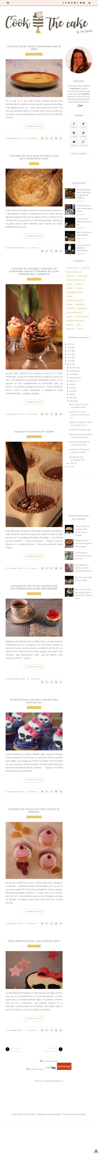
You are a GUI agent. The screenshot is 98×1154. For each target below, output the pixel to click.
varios (80, 329)
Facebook (74, 127)
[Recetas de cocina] (64, 1069)
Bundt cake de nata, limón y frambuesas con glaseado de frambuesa (84, 194)
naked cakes (80, 304)
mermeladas (70, 329)
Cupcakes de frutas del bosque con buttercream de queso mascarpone (34, 587)
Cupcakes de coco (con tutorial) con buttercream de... (79, 415)
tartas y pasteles (72, 268)
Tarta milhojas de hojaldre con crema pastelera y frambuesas (83, 568)
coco (34, 163)
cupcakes (34, 593)
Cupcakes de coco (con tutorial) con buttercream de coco (34, 157)
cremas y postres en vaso (75, 280)
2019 (69, 344)
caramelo (34, 279)
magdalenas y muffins (74, 292)
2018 (69, 347)
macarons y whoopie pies (75, 321)
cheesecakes (34, 54)
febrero (72, 401)
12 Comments (32, 568)
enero (72, 463)
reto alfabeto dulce (73, 272)
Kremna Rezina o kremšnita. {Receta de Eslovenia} (83, 556)
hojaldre (69, 296)
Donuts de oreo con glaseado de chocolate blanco (84, 248)
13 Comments (35, 679)
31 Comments (34, 248)
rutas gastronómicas (74, 312)
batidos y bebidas (82, 316)
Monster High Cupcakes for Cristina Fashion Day (34, 701)
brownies (69, 316)
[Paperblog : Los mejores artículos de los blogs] (51, 1069)
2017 (69, 351)
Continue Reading (34, 126)
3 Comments (32, 923)
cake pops (69, 325)
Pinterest (83, 136)
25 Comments (33, 138)
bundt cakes (82, 276)
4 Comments (33, 792)
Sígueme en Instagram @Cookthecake (49, 1081)
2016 (69, 354)
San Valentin (82, 308)
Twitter (83, 127)
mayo (72, 391)
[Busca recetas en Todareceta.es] (35, 1069)
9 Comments (32, 1030)
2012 (69, 466)
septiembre (74, 377)
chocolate (34, 436)
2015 (69, 357)
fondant (34, 946)
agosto (72, 381)
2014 (69, 361)
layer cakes (70, 308)
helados (69, 288)
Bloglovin (74, 145)
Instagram (74, 136)
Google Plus (83, 145)
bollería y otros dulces (75, 300)
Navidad (69, 284)
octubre (72, 374)
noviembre (73, 371)
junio (71, 387)
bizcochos (86, 268)
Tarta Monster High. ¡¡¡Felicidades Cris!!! (34, 941)
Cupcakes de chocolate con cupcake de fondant (34, 810)
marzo (72, 397)
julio (71, 384)
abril (71, 394)
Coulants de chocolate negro (34, 431)
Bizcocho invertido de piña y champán (84, 233)
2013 (69, 364)
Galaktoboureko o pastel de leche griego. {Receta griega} (83, 543)
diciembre (73, 367)
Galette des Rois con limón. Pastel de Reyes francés (84, 208)
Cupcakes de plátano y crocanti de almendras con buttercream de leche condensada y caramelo (34, 271)
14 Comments (33, 414)
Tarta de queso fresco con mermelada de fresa (34, 47)
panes (78, 325)
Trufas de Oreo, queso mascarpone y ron (84, 221)
